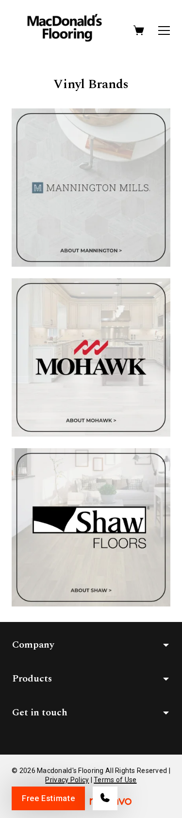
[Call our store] (105, 798)
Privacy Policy (67, 780)
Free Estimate (48, 798)
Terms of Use (115, 780)
